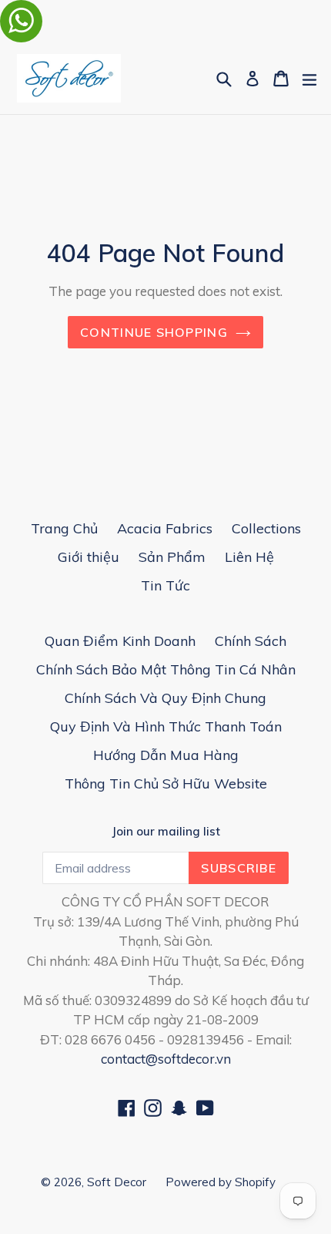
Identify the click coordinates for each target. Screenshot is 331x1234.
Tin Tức (165, 585)
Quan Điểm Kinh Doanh (120, 641)
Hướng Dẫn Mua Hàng (166, 755)
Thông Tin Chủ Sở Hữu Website (166, 783)
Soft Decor (116, 1182)
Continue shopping (154, 332)
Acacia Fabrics (164, 528)
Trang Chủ (64, 528)
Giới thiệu (88, 557)
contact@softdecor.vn (166, 1059)
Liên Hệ (249, 557)
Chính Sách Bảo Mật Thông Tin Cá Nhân (166, 669)
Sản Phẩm (172, 557)
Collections (266, 528)
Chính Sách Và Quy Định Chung (165, 698)
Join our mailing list (166, 832)
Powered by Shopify (221, 1182)
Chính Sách (250, 641)
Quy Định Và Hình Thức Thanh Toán (166, 726)
